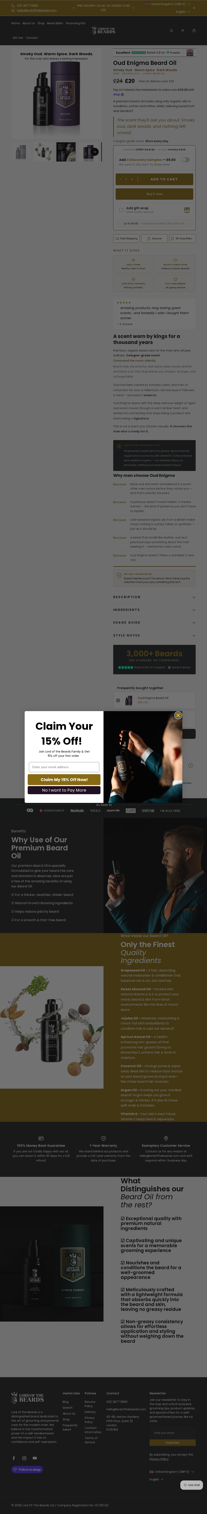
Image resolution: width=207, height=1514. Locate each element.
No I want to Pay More (64, 790)
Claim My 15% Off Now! (64, 779)
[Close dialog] (178, 715)
